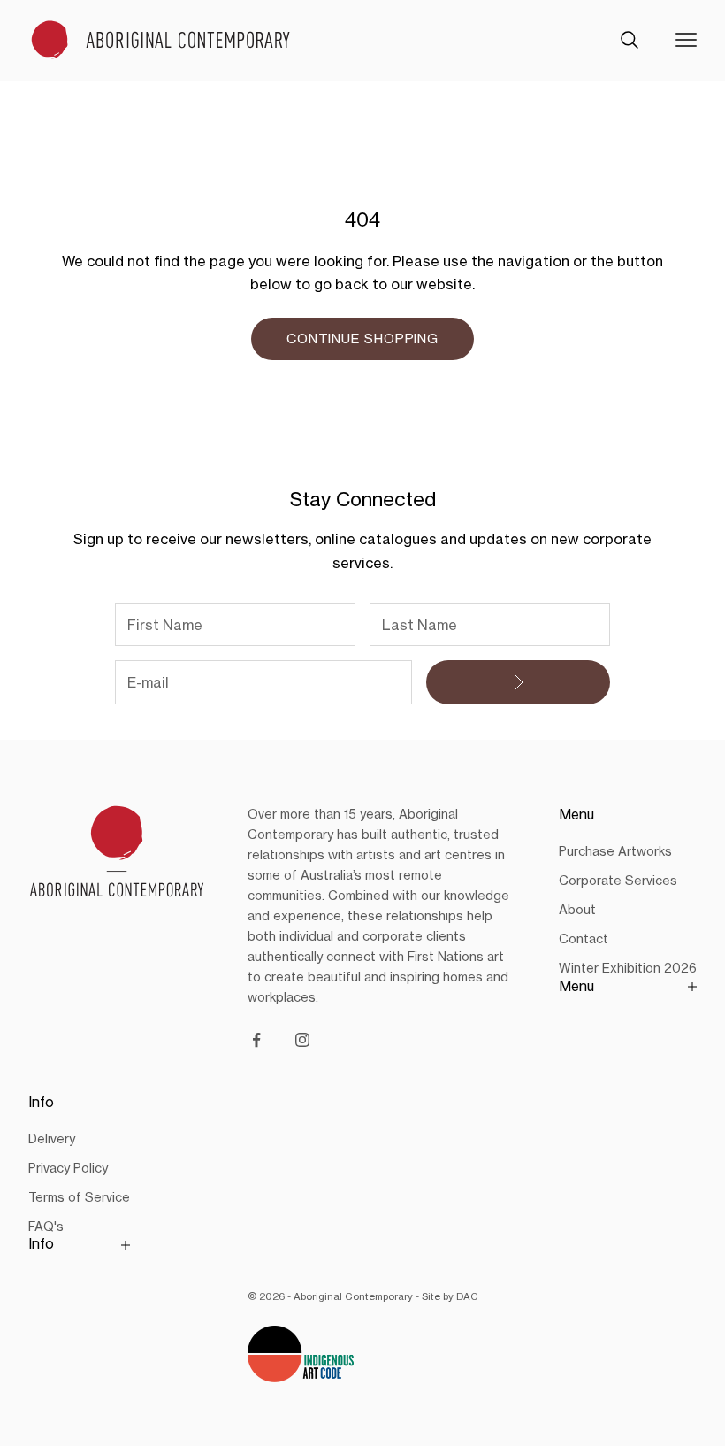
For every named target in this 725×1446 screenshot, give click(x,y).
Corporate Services (618, 880)
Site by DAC (450, 1296)
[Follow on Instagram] (302, 1040)
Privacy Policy (68, 1167)
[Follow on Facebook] (256, 1040)
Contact (583, 938)
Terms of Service (79, 1196)
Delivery (51, 1138)
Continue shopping (362, 338)
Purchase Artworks (615, 850)
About (577, 909)
